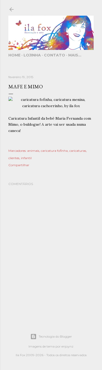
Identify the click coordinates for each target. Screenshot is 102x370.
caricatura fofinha (54, 151)
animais (33, 151)
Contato (54, 55)
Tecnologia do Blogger (55, 336)
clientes (13, 158)
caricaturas (77, 151)
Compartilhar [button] (18, 165)
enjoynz (67, 346)
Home (14, 55)
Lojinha (32, 55)
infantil (26, 158)
